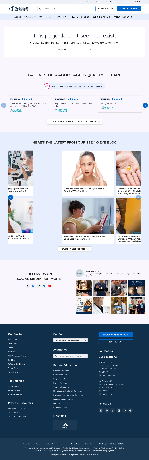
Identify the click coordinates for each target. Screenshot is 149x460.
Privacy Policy (27, 444)
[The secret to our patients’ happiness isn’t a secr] (119, 288)
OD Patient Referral (15, 413)
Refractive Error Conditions (63, 399)
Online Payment (14, 372)
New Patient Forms (60, 407)
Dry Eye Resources (60, 383)
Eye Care (58, 334)
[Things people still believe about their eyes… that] (84, 288)
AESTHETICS (45, 17)
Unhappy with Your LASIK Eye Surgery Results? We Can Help (57, 189)
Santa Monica (105, 381)
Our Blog (11, 360)
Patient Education (65, 365)
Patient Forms (13, 368)
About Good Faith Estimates (45, 444)
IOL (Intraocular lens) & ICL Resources (67, 391)
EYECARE (28, 17)
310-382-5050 (107, 391)
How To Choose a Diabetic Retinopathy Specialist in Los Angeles (57, 237)
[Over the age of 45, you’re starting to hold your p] (101, 288)
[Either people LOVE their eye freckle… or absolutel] (136, 288)
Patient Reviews (111, 2)
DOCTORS (61, 17)
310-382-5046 (107, 394)
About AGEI (12, 340)
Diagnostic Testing (60, 379)
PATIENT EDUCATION (123, 17)
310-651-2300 (107, 372)
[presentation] (3, 105)
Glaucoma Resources (61, 387)
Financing (126, 2)
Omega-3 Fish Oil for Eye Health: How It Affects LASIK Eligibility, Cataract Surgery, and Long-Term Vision (113, 191)
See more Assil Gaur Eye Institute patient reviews (73, 122)
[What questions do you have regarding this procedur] (84, 305)
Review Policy (89, 444)
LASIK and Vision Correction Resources (68, 395)
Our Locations (108, 356)
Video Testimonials (15, 394)
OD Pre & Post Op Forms (17, 417)
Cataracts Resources (61, 371)
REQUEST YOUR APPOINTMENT (115, 335)
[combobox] (67, 8)
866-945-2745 (107, 9)
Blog (88, 2)
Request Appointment (129, 9)
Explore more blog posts (73, 249)
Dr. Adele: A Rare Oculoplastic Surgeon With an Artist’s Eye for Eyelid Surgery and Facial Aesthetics (112, 239)
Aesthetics (12, 352)
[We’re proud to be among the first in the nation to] (136, 305)
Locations (78, 2)
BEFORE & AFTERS (101, 17)
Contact (137, 2)
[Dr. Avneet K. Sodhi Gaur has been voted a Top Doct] (119, 305)
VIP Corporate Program (16, 408)
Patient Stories (13, 386)
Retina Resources (59, 403)
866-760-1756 (116, 342)
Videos (98, 2)
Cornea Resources (60, 375)
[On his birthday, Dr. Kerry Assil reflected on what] (101, 305)
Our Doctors (12, 344)
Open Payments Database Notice (69, 444)
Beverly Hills (105, 362)
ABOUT (17, 17)
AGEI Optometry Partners (17, 356)
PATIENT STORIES (81, 17)
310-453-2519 (107, 375)
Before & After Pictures (16, 364)
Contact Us (106, 350)
